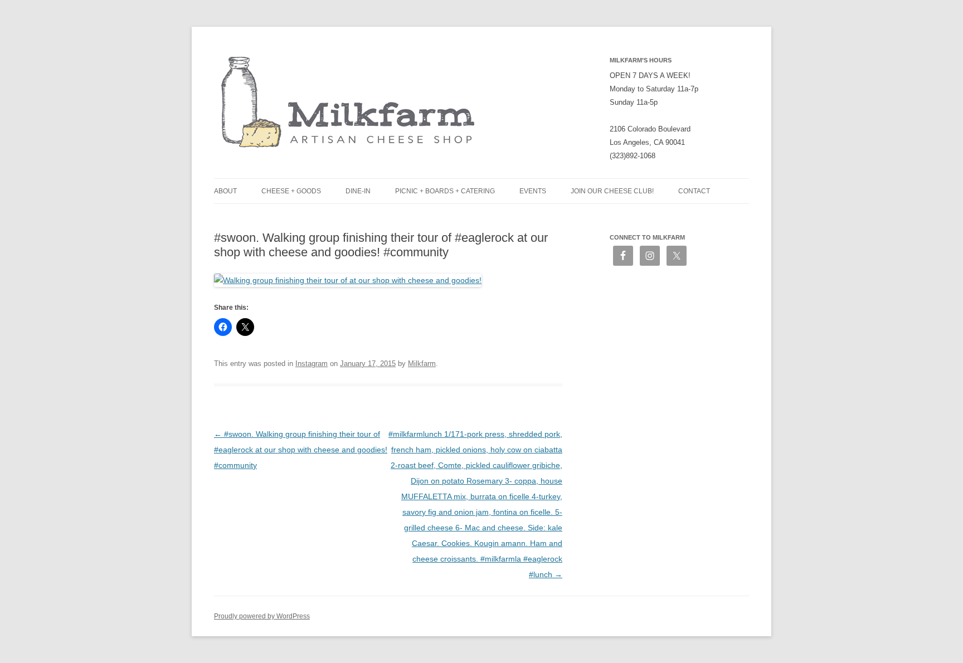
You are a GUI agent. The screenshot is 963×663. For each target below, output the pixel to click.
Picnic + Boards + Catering (445, 191)
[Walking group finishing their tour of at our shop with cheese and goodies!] (347, 280)
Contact (694, 191)
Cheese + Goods (291, 191)
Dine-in (358, 191)
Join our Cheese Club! (612, 191)
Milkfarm (422, 363)
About (225, 191)
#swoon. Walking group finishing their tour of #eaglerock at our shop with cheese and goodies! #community (300, 450)
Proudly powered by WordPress (262, 616)
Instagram (311, 363)
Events (532, 191)
